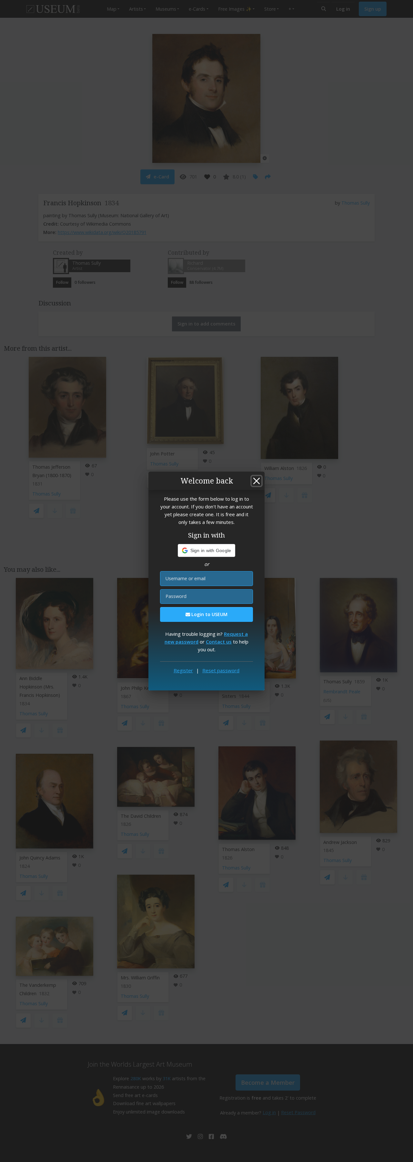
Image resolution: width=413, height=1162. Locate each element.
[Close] (256, 481)
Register (183, 670)
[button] (207, 550)
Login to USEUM (208, 614)
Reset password (220, 670)
